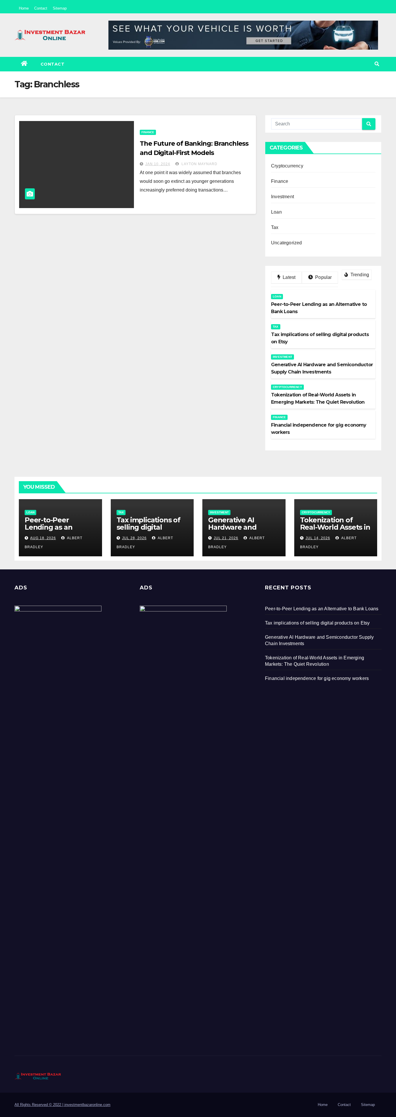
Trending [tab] (359, 274)
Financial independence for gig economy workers (317, 678)
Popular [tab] (323, 277)
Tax (275, 227)
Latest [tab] (288, 277)
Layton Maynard (198, 164)
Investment (282, 196)
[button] (377, 64)
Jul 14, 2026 (318, 538)
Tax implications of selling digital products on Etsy (148, 527)
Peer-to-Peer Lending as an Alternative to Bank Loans (58, 531)
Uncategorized (286, 242)
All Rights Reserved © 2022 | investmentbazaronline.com (62, 1104)
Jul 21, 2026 (226, 538)
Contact (40, 8)
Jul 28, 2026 (134, 538)
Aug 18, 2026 (43, 538)
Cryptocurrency (287, 165)
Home (24, 8)
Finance (147, 132)
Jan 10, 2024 (157, 164)
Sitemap (60, 8)
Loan (276, 212)
